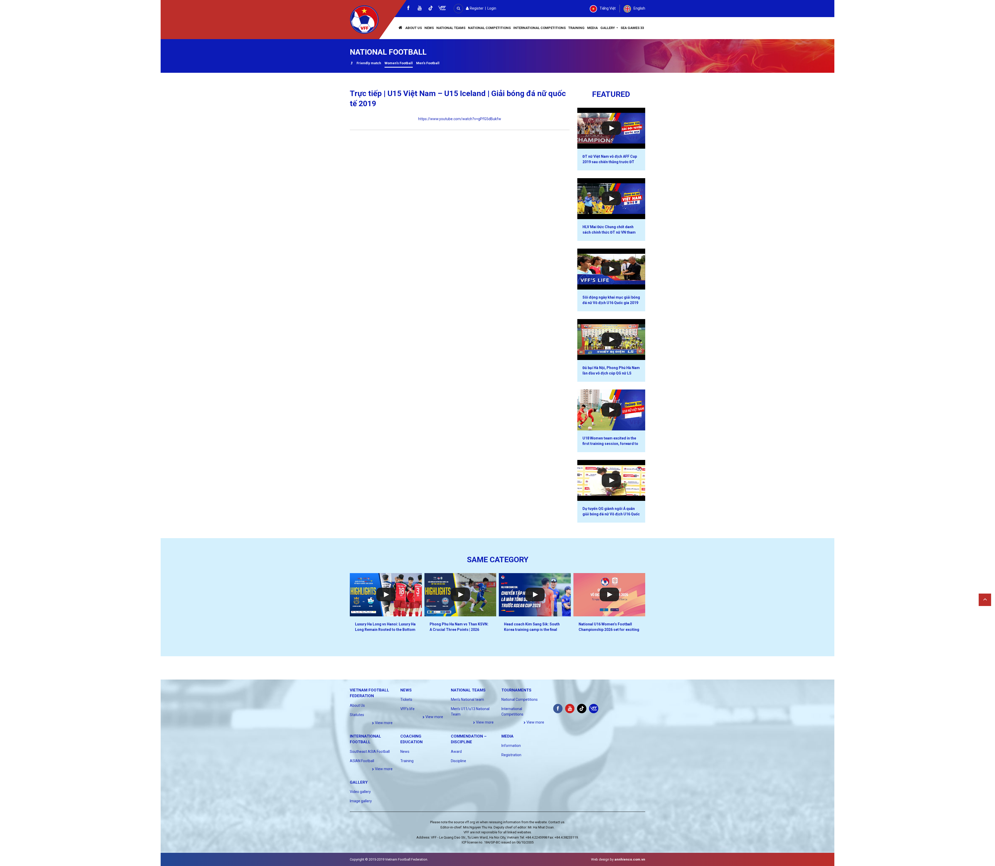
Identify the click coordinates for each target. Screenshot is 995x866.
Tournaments (516, 690)
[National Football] (351, 64)
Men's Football (427, 63)
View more (383, 723)
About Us (413, 28)
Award (456, 751)
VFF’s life (407, 709)
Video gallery (360, 792)
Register (476, 8)
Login (491, 8)
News (429, 28)
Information (511, 746)
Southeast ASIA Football (370, 751)
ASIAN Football (362, 761)
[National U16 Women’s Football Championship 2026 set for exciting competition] (609, 594)
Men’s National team (467, 699)
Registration (511, 755)
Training (576, 28)
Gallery (608, 28)
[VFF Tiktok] (430, 8)
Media (592, 28)
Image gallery (361, 801)
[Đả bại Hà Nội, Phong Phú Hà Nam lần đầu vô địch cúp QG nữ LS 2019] (611, 339)
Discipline (458, 761)
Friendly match (369, 63)
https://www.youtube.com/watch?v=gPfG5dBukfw (459, 119)
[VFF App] (442, 8)
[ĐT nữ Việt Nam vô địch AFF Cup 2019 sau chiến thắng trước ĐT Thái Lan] (611, 128)
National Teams (450, 28)
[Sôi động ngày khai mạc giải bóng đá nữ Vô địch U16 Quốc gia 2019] (611, 269)
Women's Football (399, 63)
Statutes (357, 715)
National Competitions (489, 28)
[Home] (400, 28)
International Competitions (539, 28)
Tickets (406, 699)
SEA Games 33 (632, 28)
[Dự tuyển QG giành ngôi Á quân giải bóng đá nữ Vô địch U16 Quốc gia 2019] (611, 480)
